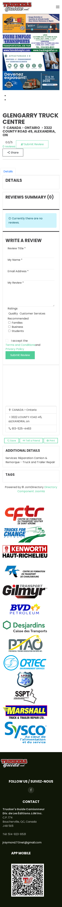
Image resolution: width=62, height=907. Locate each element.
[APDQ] (25, 680)
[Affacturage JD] (31, 61)
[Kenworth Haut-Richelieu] (25, 551)
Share (14, 153)
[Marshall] (25, 712)
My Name (15, 260)
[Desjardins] (25, 626)
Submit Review (33, 144)
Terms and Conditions (20, 345)
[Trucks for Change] (25, 534)
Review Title (17, 248)
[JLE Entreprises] (31, 23)
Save (12, 440)
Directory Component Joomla (37, 489)
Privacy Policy (15, 349)
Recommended (18, 319)
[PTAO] (25, 644)
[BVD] (25, 609)
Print (52, 440)
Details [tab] (8, 171)
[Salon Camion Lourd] (31, 80)
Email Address (18, 271)
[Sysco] (25, 733)
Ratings (13, 308)
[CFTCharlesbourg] (25, 571)
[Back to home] (17, 7)
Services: (12, 458)
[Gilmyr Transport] (25, 591)
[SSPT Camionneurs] (25, 696)
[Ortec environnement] (25, 663)
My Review (16, 283)
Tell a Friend (32, 440)
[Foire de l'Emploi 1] (31, 42)
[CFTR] (25, 515)
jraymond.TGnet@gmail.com (22, 842)
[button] (57, 7)
